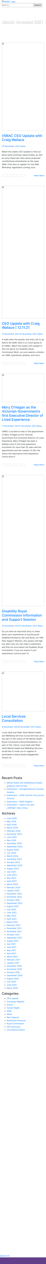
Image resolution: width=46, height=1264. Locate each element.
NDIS (9, 1011)
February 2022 (13, 925)
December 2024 (14, 843)
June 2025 (12, 837)
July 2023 (11, 872)
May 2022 (11, 915)
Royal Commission (15, 1023)
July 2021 (11, 944)
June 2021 (11, 947)
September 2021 (14, 937)
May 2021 (11, 950)
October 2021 (13, 934)
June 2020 (12, 985)
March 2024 (12, 856)
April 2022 (12, 919)
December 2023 (14, 859)
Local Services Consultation (14, 718)
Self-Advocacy (13, 1026)
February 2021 (13, 959)
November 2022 (14, 897)
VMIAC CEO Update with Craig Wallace (22, 138)
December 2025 (14, 834)
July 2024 (11, 853)
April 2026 (12, 824)
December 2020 (14, 966)
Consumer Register (15, 1001)
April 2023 (12, 881)
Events (10, 1005)
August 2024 (13, 850)
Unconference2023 (16, 1030)
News (23, 146)
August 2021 (12, 941)
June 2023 (12, 875)
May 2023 (11, 878)
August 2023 (13, 868)
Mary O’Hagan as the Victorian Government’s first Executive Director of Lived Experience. (22, 413)
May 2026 (11, 821)
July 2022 (11, 909)
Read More (39, 175)
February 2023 (13, 887)
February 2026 (13, 831)
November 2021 (14, 931)
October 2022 (13, 900)
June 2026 (12, 818)
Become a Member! (11, 8)
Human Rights (13, 1008)
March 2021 (12, 956)
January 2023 (13, 890)
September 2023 (14, 865)
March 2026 (12, 827)
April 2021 (11, 953)
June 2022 (12, 912)
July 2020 (11, 981)
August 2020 (13, 978)
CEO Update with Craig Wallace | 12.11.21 (21, 325)
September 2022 (14, 903)
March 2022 (12, 922)
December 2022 (14, 893)
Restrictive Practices (16, 1020)
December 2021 (14, 928)
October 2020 (13, 972)
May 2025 (11, 840)
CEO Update (12, 998)
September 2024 (14, 846)
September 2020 (14, 975)
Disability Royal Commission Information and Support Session (22, 615)
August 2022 (13, 906)
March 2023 (12, 884)
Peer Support (13, 1017)
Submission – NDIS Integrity (20, 801)
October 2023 (13, 862)
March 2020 (12, 988)
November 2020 (14, 969)
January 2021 (13, 963)
